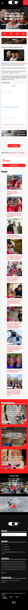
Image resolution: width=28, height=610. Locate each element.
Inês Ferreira (12, 24)
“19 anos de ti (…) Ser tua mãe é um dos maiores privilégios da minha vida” (14, 215)
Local (3, 406)
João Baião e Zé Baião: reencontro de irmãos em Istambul (13, 193)
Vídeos (17, 597)
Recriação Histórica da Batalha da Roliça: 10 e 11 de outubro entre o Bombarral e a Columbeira (14, 435)
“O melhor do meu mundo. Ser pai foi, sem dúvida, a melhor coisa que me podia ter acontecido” (14, 257)
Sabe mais (3, 572)
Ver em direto (14, 146)
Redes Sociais (16, 11)
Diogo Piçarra (19, 63)
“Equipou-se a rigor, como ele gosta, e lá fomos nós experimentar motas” (14, 279)
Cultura (4, 428)
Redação (4, 422)
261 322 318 (6, 547)
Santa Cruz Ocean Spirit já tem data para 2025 (14, 502)
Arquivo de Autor (14, 165)
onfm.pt (5, 544)
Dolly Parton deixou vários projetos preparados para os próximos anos (14, 458)
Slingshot (3, 595)
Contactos (5, 598)
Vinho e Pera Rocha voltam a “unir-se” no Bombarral (14, 483)
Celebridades (5, 450)
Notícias (10, 11)
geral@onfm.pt (7, 549)
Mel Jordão (21, 65)
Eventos (11, 597)
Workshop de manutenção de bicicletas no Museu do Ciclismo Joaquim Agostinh (14, 413)
